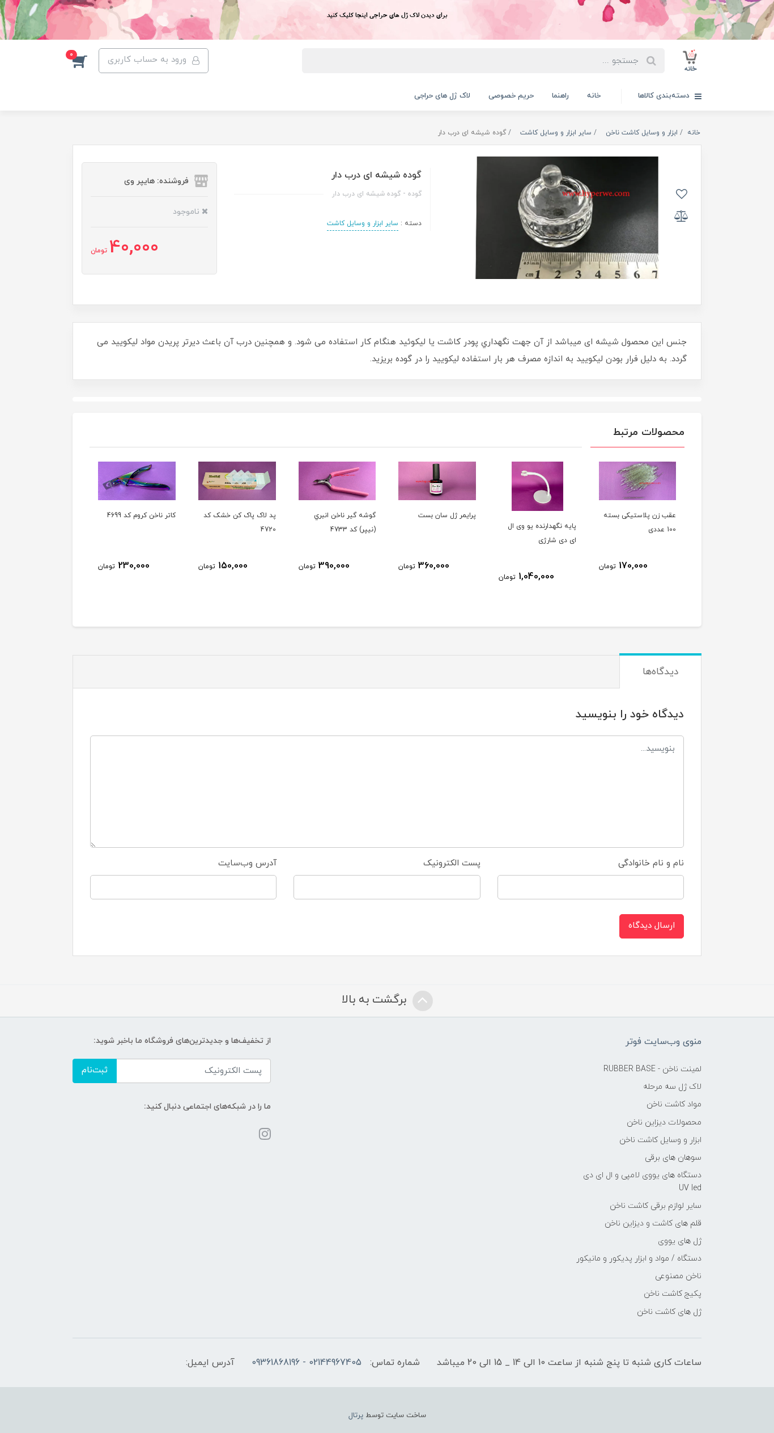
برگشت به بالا (376, 1000)
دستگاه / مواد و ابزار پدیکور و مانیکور (638, 1258)
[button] (86, 60)
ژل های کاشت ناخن (669, 1312)
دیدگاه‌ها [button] (660, 672)
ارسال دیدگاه (651, 926)
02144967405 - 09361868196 (307, 1362)
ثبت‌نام (95, 1070)
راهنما (560, 96)
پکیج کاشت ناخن (672, 1293)
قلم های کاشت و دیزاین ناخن (653, 1223)
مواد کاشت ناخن (674, 1104)
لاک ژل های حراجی (442, 96)
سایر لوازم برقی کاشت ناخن (655, 1205)
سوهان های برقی (673, 1157)
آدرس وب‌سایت (247, 863)
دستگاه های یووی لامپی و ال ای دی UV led (642, 1182)
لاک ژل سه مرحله (672, 1086)
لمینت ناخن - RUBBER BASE (652, 1069)
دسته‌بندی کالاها (665, 96)
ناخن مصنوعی (678, 1276)
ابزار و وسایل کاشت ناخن (660, 1140)
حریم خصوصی (511, 96)
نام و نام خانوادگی (651, 863)
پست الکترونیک (451, 863)
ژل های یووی (679, 1241)
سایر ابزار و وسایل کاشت (362, 223)
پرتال (355, 1415)
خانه (594, 96)
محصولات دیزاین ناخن (664, 1122)
